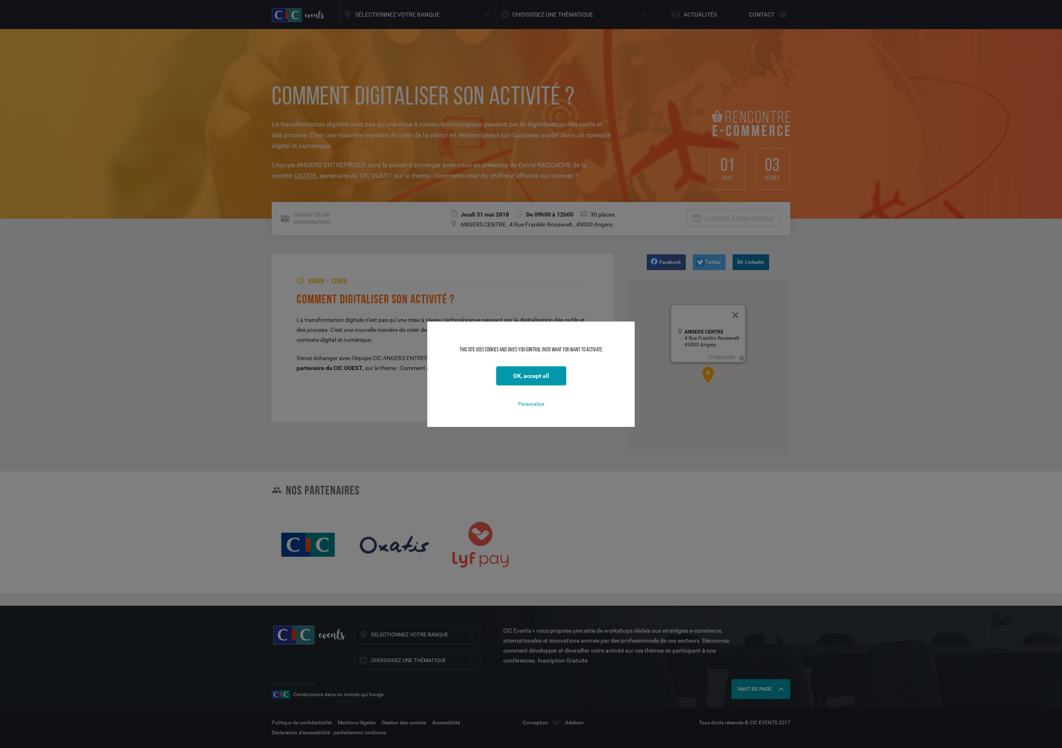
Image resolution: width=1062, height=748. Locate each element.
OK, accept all (531, 376)
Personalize (531, 404)
